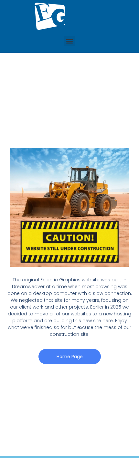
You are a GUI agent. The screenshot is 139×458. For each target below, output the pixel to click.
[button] (69, 41)
